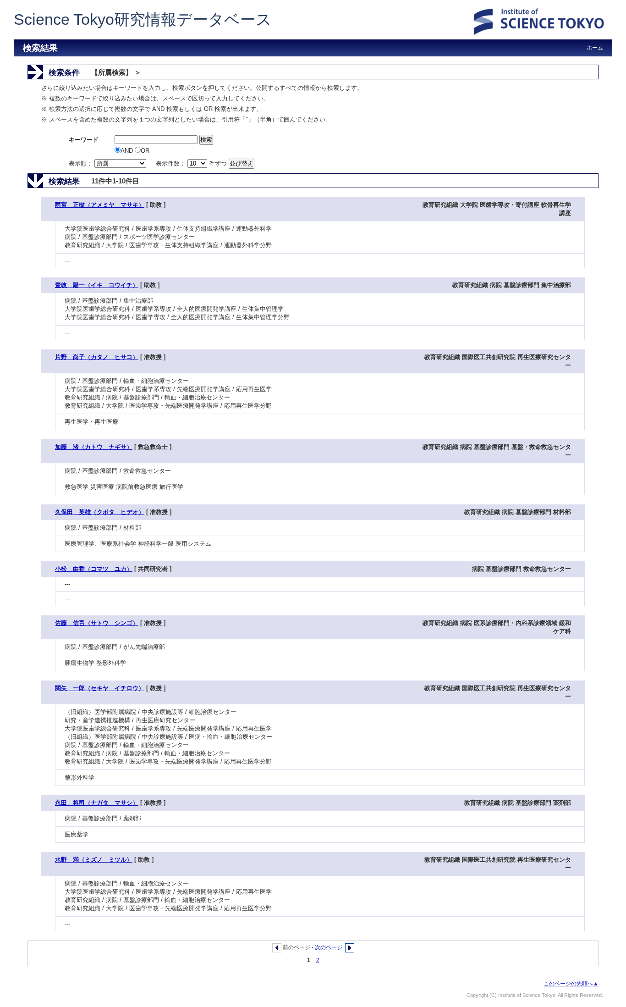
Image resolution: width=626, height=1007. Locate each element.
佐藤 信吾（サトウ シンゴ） (96, 623)
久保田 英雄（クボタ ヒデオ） (99, 512)
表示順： (81, 163)
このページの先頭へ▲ (571, 983)
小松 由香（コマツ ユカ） (93, 568)
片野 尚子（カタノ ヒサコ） (96, 357)
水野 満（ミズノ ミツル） (93, 859)
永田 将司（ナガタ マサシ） (96, 802)
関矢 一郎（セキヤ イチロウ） (99, 688)
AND (128, 150)
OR (145, 150)
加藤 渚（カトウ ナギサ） (93, 446)
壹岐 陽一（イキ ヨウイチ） (96, 285)
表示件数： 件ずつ (192, 163)
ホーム (595, 47)
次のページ (328, 947)
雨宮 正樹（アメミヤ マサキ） (99, 204)
